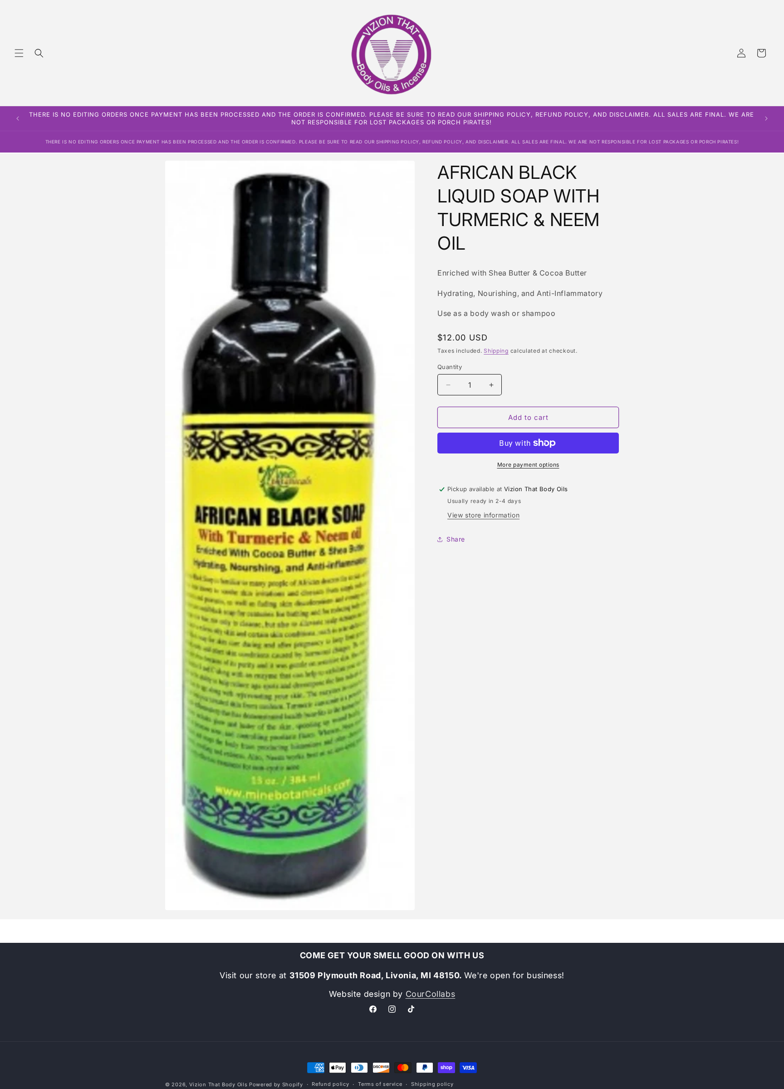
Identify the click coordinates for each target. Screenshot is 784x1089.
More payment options (528, 464)
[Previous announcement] (18, 118)
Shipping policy (432, 1084)
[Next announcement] (766, 118)
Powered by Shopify (276, 1084)
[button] (19, 53)
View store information (483, 515)
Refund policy (330, 1084)
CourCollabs (431, 994)
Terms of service (380, 1084)
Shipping (496, 350)
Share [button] (455, 539)
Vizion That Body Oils (218, 1084)
